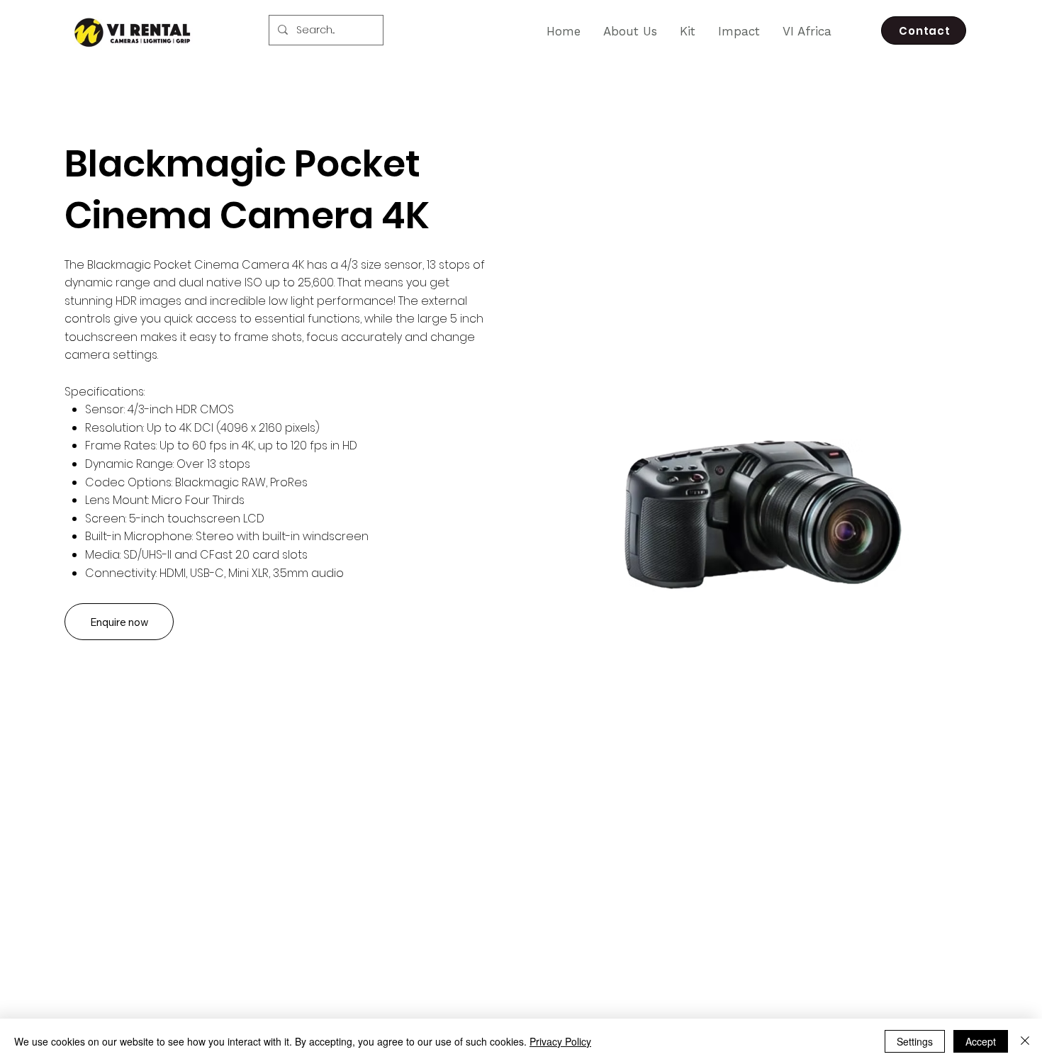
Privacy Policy (560, 1041)
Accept (980, 1041)
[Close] (1024, 1041)
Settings (915, 1041)
